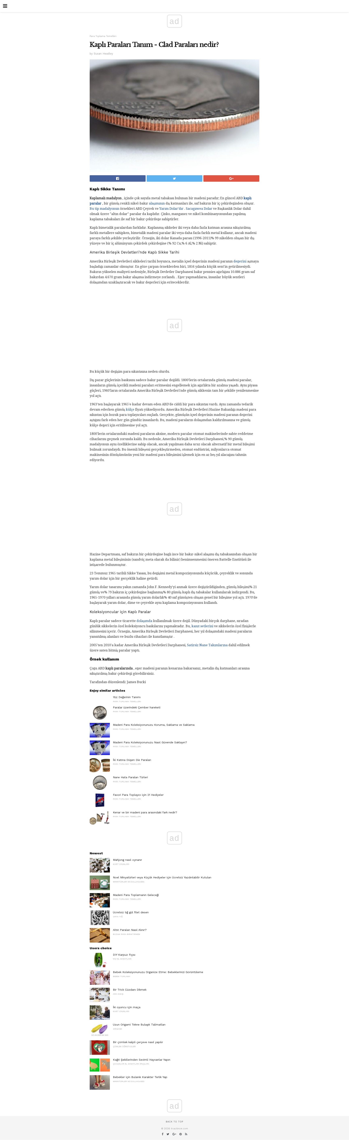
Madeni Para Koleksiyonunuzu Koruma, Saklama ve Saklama (153, 724)
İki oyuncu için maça (126, 1007)
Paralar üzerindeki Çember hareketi (136, 707)
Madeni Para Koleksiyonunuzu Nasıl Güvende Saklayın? (150, 742)
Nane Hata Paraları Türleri (130, 777)
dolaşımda (144, 621)
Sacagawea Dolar (199, 209)
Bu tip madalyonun (104, 209)
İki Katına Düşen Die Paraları (132, 759)
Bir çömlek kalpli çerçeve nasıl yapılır (138, 1042)
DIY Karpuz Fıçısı (124, 954)
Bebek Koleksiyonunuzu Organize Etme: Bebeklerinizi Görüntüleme (158, 972)
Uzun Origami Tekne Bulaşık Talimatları (139, 1024)
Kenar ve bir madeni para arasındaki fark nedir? (145, 812)
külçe (130, 409)
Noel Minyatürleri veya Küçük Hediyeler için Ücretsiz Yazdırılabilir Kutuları (162, 877)
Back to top (174, 1121)
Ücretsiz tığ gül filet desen (131, 912)
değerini (239, 261)
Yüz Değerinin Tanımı (127, 697)
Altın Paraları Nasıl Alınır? (130, 929)
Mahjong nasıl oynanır (127, 859)
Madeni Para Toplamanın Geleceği (136, 895)
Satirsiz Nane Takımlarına (207, 645)
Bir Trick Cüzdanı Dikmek (129, 989)
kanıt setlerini (202, 626)
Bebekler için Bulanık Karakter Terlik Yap (140, 1077)
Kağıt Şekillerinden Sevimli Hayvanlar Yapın (141, 1059)
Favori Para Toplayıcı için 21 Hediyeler (138, 794)
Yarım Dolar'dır (171, 209)
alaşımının (157, 203)
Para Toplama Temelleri (103, 36)
